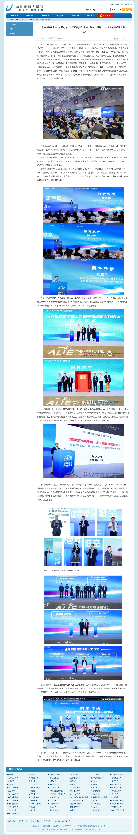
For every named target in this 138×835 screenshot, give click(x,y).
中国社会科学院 (34, 788)
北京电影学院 (13, 804)
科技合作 (75, 16)
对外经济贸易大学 (35, 804)
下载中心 (56, 821)
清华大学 (11, 775)
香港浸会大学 (116, 784)
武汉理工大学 (96, 804)
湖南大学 (32, 791)
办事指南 (30, 16)
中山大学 (114, 797)
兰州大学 (94, 807)
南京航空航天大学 (76, 804)
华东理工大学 (116, 791)
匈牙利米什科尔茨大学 (99, 797)
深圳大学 (53, 784)
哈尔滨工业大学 (55, 775)
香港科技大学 (96, 784)
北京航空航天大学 (76, 800)
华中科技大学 (34, 778)
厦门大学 (32, 784)
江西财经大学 (54, 804)
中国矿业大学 (116, 807)
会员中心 (11, 821)
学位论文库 (66, 821)
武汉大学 (53, 781)
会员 (117, 4)
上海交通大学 (13, 788)
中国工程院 (95, 775)
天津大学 (114, 794)
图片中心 (47, 821)
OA (122, 4)
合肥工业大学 (116, 788)
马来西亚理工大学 (117, 810)
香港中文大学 (34, 797)
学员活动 (13, 25)
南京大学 (94, 781)
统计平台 (20, 821)
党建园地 (107, 16)
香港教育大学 (13, 813)
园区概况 (14, 16)
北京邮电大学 (75, 788)
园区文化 (90, 16)
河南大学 (32, 807)
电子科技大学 (13, 797)
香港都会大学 (54, 810)
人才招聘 (29, 821)
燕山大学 (53, 807)
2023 (40, 19)
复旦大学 (11, 784)
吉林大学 (11, 781)
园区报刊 (13, 29)
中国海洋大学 (96, 810)
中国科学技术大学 (117, 775)
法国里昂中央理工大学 (58, 794)
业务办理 (45, 16)
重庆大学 (11, 791)
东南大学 (94, 788)
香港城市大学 (13, 794)
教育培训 (60, 16)
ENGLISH (128, 4)
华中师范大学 (13, 807)
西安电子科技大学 (97, 778)
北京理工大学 (13, 778)
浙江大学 (114, 781)
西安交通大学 (75, 778)
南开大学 (73, 781)
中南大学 (53, 800)
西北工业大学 (54, 778)
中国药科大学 (54, 788)
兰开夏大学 (33, 800)
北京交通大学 (75, 794)
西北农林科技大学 (117, 804)
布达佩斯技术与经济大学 (79, 797)
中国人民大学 (96, 794)
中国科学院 (74, 775)
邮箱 (112, 4)
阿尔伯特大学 (54, 797)
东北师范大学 (75, 807)
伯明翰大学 (12, 810)
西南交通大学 (116, 778)
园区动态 (32, 19)
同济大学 (32, 781)
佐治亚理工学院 (117, 800)
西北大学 (73, 810)
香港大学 (73, 784)
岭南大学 (32, 810)
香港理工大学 (75, 791)
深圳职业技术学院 (56, 791)
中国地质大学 (96, 791)
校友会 (12, 33)
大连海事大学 (13, 800)
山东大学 (94, 800)
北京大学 (32, 775)
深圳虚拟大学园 (20, 19)
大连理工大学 (34, 794)
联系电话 (38, 821)
